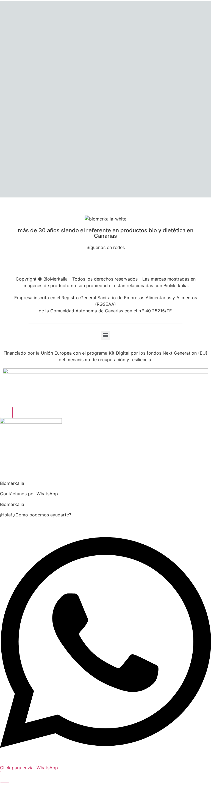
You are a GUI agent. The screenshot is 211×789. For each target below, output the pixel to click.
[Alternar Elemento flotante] (4, 776)
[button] (105, 335)
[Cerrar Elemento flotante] (6, 412)
